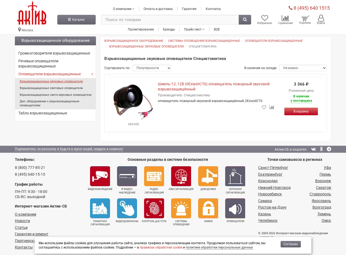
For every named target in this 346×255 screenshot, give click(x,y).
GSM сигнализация (181, 189)
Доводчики (208, 189)
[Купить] (301, 111)
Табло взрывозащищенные (42, 113)
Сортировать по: (117, 68)
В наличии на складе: (260, 68)
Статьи (21, 227)
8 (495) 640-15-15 (30, 174)
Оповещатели (235, 221)
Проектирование (141, 29)
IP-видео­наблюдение (127, 191)
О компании (25, 214)
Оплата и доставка (158, 9)
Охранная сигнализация (235, 191)
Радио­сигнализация (154, 191)
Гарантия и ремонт (31, 234)
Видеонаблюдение (100, 189)
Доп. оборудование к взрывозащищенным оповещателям (49, 103)
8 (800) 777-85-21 (30, 167)
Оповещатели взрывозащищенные (49, 74)
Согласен (291, 244)
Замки (208, 221)
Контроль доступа (154, 221)
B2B (216, 29)
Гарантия (189, 9)
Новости (22, 221)
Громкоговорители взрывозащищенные (54, 53)
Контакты (213, 9)
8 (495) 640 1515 (311, 8)
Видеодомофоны (127, 221)
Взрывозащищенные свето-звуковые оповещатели (55, 95)
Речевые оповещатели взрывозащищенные (38, 63)
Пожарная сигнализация (100, 223)
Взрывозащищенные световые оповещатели (51, 88)
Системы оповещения (181, 223)
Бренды (169, 29)
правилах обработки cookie (161, 247)
